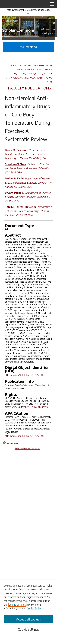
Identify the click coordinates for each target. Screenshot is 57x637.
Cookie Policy (34, 608)
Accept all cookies (28, 619)
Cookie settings (17, 604)
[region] (28, 608)
